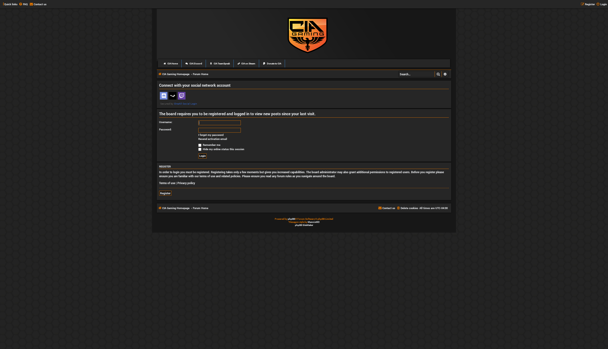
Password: (165, 129)
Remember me (211, 145)
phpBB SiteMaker (304, 225)
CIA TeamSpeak (221, 63)
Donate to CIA (273, 63)
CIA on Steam (248, 63)
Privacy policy (186, 183)
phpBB (291, 218)
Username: (165, 122)
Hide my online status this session (223, 149)
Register (165, 193)
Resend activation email (212, 139)
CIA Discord (195, 63)
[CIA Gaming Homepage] (308, 34)
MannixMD (314, 222)
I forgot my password (210, 135)
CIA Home (172, 63)
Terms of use (167, 183)
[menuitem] (23, 4)
